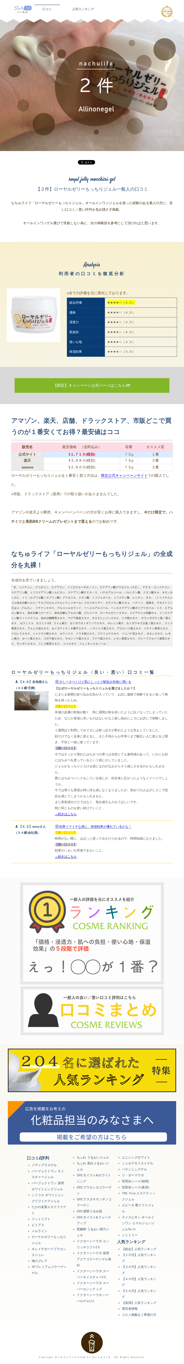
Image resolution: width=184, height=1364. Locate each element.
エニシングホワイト (136, 1157)
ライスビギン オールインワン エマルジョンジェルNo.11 (138, 1223)
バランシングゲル (134, 1169)
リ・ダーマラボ (133, 1175)
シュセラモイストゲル (137, 1163)
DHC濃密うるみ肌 (89, 1211)
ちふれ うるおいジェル (93, 1157)
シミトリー (130, 1235)
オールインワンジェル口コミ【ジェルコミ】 (83, 1357)
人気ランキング (83, 9)
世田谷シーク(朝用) (135, 1181)
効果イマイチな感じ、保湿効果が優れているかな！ (95, 826)
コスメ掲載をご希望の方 (139, 1315)
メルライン (39, 1231)
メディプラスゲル (44, 1165)
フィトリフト (41, 1219)
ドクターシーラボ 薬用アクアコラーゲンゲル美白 (94, 1259)
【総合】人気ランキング (139, 1249)
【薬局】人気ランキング (139, 1303)
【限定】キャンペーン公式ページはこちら (89, 385)
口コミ (47, 9)
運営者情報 (130, 1308)
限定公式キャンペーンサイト (124, 475)
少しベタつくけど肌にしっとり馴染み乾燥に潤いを (95, 682)
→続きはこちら (66, 814)
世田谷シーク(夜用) (135, 1187)
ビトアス (38, 1225)
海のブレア (39, 1261)
